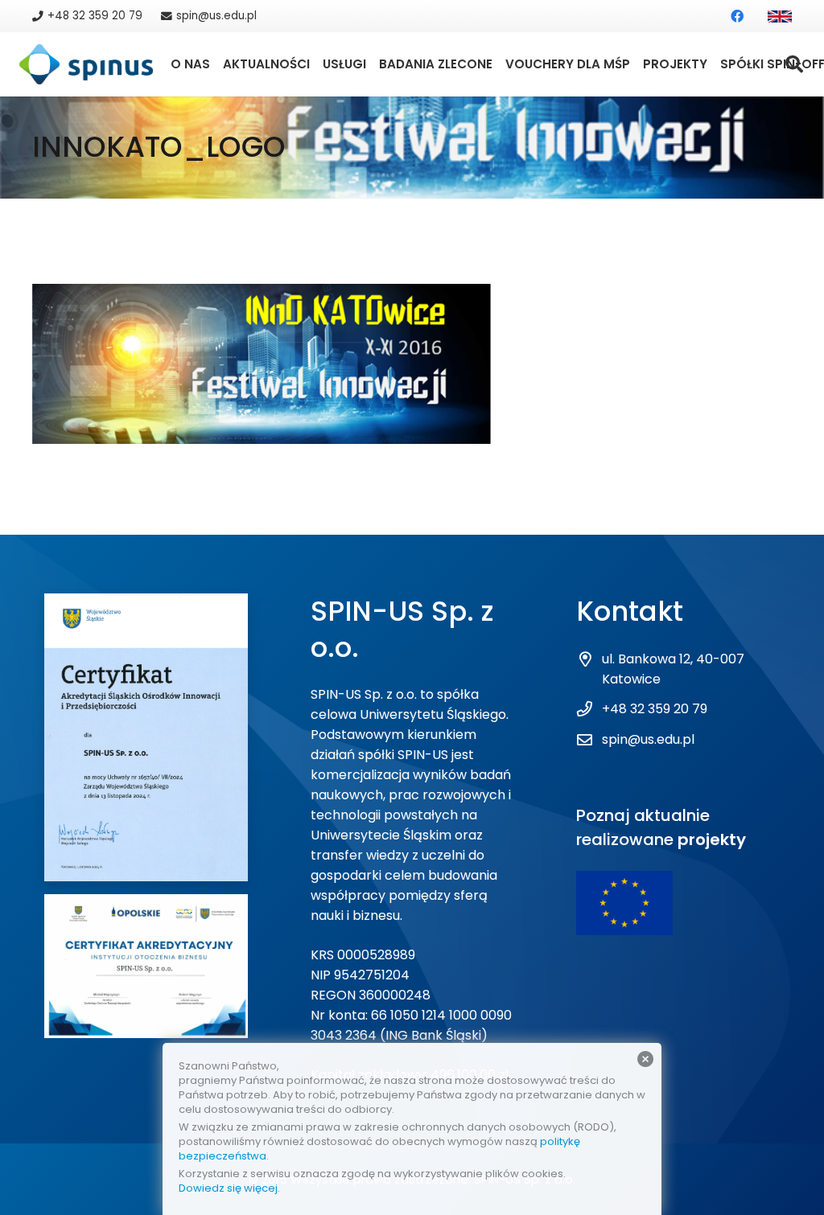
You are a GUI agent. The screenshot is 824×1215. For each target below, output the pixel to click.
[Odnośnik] (780, 16)
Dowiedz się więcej (228, 1188)
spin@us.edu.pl (648, 739)
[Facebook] (737, 16)
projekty (712, 839)
